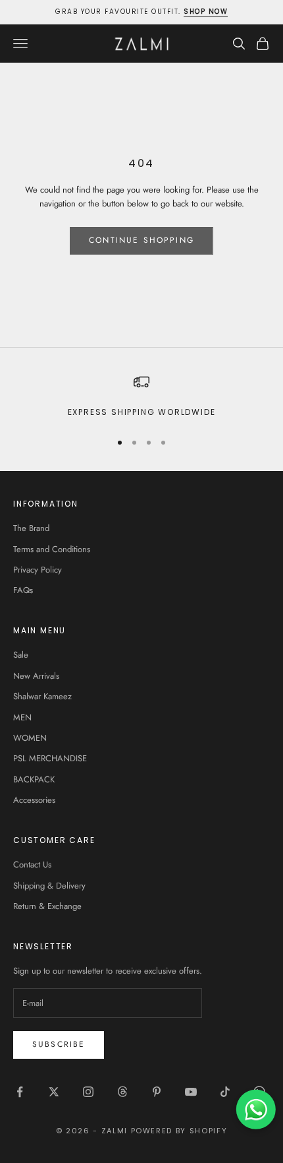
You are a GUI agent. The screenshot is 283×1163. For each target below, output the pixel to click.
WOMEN (30, 738)
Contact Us (32, 864)
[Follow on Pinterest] (156, 1091)
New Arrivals (36, 676)
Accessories (34, 800)
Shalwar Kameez (42, 696)
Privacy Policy (37, 569)
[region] (141, 396)
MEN (22, 717)
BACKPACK (34, 779)
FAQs (23, 590)
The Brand (31, 528)
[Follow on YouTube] (190, 1091)
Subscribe (58, 1044)
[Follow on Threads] (122, 1091)
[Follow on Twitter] (54, 1091)
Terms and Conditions (51, 549)
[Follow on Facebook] (19, 1091)
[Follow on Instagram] (88, 1091)
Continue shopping (141, 240)
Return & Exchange (47, 906)
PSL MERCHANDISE (50, 758)
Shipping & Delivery (49, 885)
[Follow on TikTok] (225, 1091)
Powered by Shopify (179, 1130)
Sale (20, 654)
